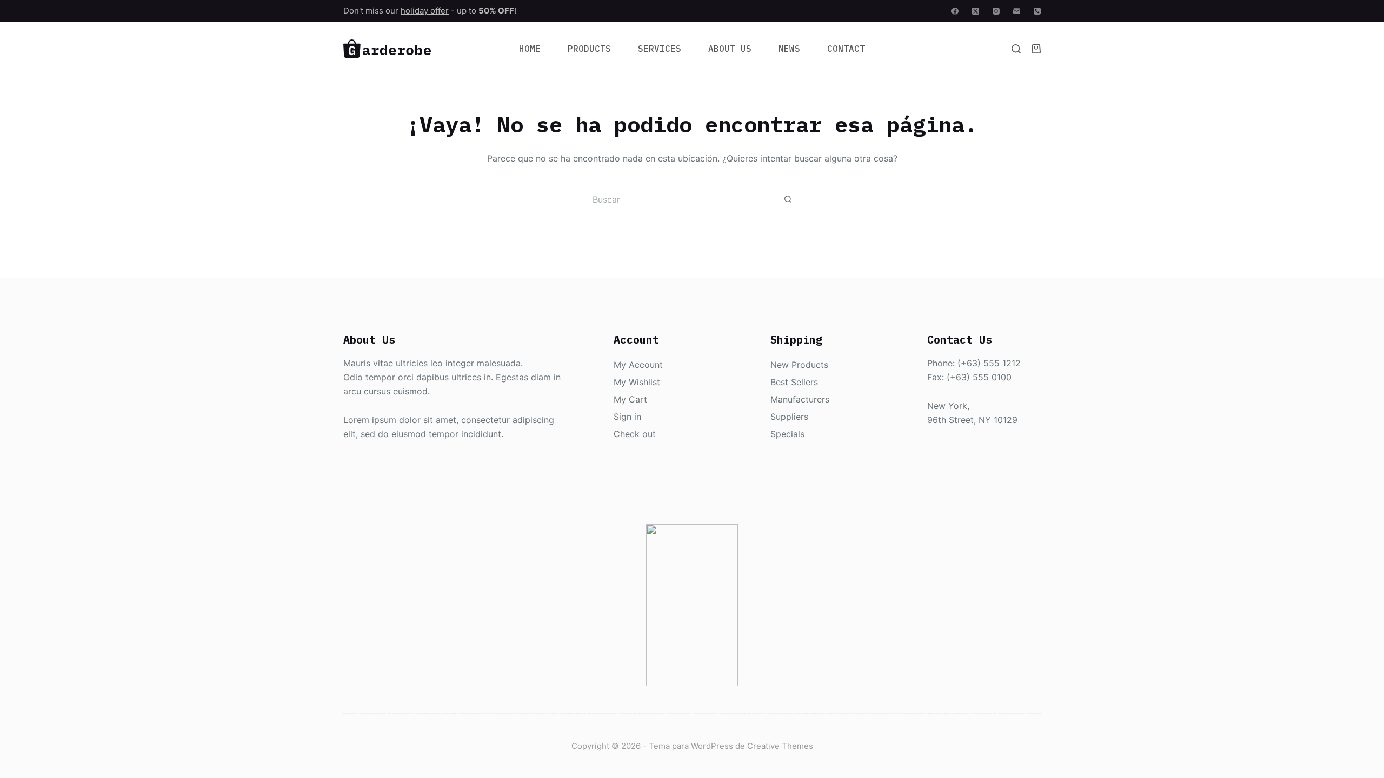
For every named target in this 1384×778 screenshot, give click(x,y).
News (789, 48)
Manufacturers (799, 399)
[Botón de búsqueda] (788, 199)
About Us (729, 48)
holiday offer (425, 10)
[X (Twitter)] (975, 11)
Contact (846, 48)
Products (589, 48)
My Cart (630, 399)
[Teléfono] (1037, 11)
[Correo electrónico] (1016, 11)
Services (659, 48)
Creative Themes (780, 746)
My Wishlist (637, 382)
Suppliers (789, 416)
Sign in (627, 416)
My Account (638, 364)
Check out (635, 433)
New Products (799, 364)
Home (530, 48)
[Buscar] (1016, 48)
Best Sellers (794, 382)
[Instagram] (996, 11)
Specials (787, 433)
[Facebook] (955, 11)
